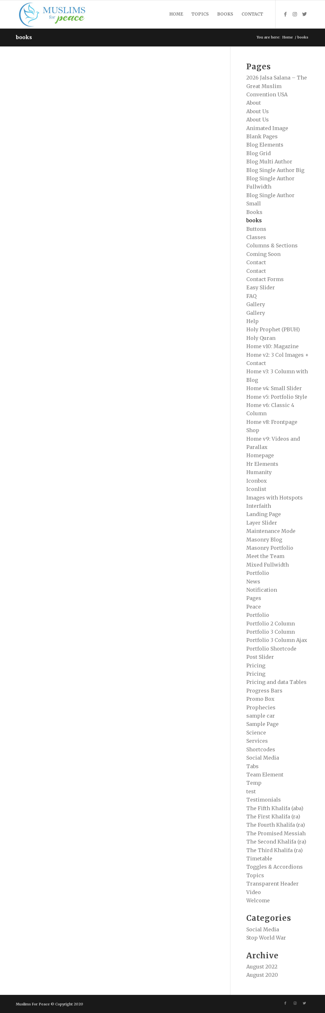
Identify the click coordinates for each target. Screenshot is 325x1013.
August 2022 (261, 966)
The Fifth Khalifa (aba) (274, 808)
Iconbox (256, 481)
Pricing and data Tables (276, 682)
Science (256, 732)
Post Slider (260, 657)
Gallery (255, 304)
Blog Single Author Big (275, 170)
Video (253, 892)
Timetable (259, 858)
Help (252, 321)
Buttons (256, 229)
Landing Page (263, 514)
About (253, 103)
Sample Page (262, 724)
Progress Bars (264, 690)
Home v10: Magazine (272, 346)
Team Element (264, 774)
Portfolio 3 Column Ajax (276, 640)
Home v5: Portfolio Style (276, 397)
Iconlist (256, 489)
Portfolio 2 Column (270, 623)
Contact (256, 262)
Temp (254, 783)
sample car (260, 716)
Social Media (262, 758)
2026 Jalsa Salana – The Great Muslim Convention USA (276, 86)
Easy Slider (260, 287)
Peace (253, 606)
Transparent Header (272, 883)
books (24, 37)
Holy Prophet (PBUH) (273, 329)
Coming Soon (263, 254)
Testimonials (263, 799)
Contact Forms (265, 279)
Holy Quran (260, 338)
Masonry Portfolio (269, 548)
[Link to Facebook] (285, 14)
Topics (255, 875)
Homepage (260, 455)
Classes (256, 237)
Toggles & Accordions (274, 867)
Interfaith (258, 506)
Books (254, 212)
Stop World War (266, 937)
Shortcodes (260, 749)
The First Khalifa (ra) (273, 816)
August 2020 (262, 975)
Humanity (259, 472)
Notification (261, 590)
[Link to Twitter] (304, 14)
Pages (253, 598)
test (251, 791)
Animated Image (267, 128)
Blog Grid (258, 153)
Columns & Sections (272, 245)
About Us (257, 111)
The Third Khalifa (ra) (274, 850)
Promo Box (260, 699)
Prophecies (260, 707)
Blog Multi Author (269, 161)
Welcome (258, 900)
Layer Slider (261, 523)
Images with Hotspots (274, 497)
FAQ (251, 296)
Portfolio (257, 615)
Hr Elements (262, 464)
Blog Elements (264, 144)
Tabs (252, 766)
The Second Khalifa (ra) (276, 841)
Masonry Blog (264, 539)
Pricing (255, 665)
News (253, 581)
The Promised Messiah (276, 833)
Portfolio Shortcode (271, 648)
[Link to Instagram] (295, 14)
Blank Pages (262, 136)
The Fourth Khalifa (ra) (275, 825)
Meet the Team (265, 556)
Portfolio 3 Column (270, 632)
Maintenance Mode (270, 531)
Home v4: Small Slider (274, 388)
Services (257, 741)
